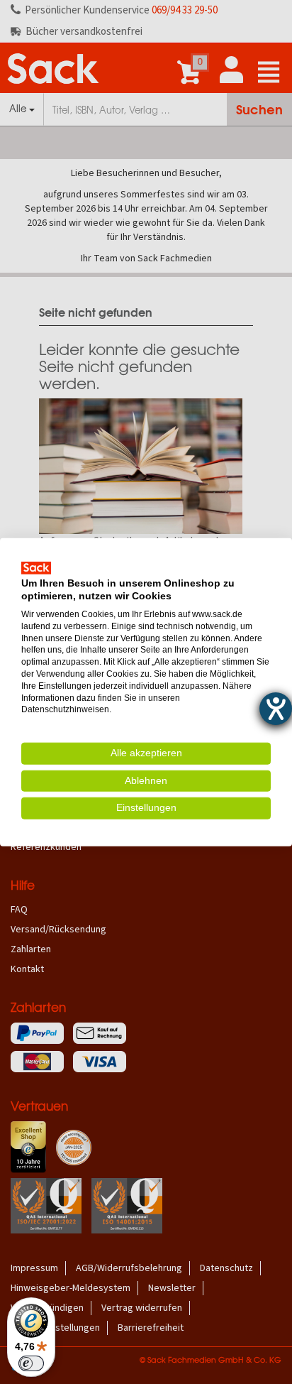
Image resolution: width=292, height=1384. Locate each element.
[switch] (31, 1363)
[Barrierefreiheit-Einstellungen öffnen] (275, 708)
